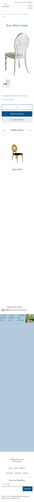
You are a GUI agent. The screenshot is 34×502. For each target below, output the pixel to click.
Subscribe (27, 489)
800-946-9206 (17, 461)
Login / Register (18, 2)
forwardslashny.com (14, 498)
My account (9, 473)
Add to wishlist (17, 119)
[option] (17, 54)
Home (3, 14)
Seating (9, 14)
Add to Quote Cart (18, 114)
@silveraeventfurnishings (19, 310)
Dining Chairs (16, 14)
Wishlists (22, 468)
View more (4, 383)
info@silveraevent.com (17, 459)
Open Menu (30, 7)
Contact (16, 468)
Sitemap (25, 473)
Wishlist (24, 2)
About (10, 468)
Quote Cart (29, 2)
